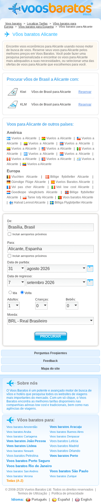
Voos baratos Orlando (65, 451)
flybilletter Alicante (69, 176)
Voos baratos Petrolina (22, 456)
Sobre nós (27, 383)
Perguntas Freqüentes (50, 353)
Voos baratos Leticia (64, 441)
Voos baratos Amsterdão (21, 426)
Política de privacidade (68, 493)
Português (39, 499)
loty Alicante (40, 197)
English (86, 499)
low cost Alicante (72, 187)
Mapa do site (50, 368)
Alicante (24, 176)
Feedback (50, 361)
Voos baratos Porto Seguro (28, 461)
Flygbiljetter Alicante (73, 202)
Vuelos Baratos (35, 489)
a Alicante (24, 138)
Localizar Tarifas (37, 23)
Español (63, 499)
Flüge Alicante (28, 182)
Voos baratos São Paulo (69, 471)
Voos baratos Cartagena (21, 436)
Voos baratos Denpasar (65, 436)
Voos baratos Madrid (64, 446)
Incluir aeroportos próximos (29, 234)
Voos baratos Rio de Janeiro (29, 466)
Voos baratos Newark (20, 450)
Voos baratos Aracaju (66, 427)
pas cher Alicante (28, 187)
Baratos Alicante (73, 182)
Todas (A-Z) (14, 481)
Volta (28, 293)
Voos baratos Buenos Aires (67, 431)
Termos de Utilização (32, 493)
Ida (15, 293)
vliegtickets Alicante (34, 192)
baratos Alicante (78, 197)
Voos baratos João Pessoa (26, 441)
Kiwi (23, 92)
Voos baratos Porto (64, 456)
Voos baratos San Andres (22, 471)
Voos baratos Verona (19, 476)
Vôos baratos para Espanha (36, 26)
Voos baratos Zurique (63, 476)
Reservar (84, 92)
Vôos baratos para (35, 420)
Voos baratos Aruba (18, 431)
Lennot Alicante (30, 202)
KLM (23, 104)
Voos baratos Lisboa (21, 446)
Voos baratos (13, 23)
